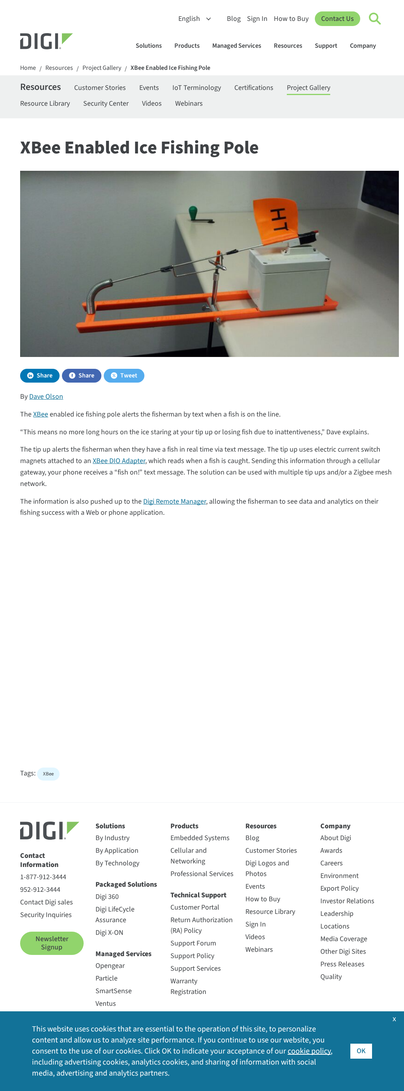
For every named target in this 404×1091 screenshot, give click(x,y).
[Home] (65, 42)
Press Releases (342, 964)
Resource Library (45, 103)
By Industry (112, 838)
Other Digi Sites (343, 951)
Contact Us (337, 19)
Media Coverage (343, 939)
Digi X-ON (109, 933)
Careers (331, 863)
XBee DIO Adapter (119, 461)
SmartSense (113, 991)
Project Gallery (101, 68)
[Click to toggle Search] (375, 19)
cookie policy (309, 1051)
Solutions (149, 45)
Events (149, 88)
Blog (234, 19)
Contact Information (39, 860)
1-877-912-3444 (43, 877)
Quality (331, 977)
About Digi (335, 838)
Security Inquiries (46, 915)
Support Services (195, 968)
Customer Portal (194, 907)
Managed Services (236, 45)
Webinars (189, 103)
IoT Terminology (196, 88)
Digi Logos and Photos (267, 868)
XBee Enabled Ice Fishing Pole (170, 68)
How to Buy (291, 19)
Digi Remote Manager (174, 501)
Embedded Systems (200, 838)
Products (187, 45)
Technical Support (198, 895)
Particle (106, 978)
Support (326, 45)
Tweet (128, 375)
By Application (116, 851)
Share (44, 375)
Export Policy (339, 888)
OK (361, 1051)
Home (28, 68)
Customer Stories (100, 88)
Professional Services (202, 874)
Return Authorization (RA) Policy (201, 925)
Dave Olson (46, 397)
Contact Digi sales (46, 902)
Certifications (253, 88)
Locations (335, 926)
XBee (40, 414)
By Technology (117, 863)
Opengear (110, 966)
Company (363, 45)
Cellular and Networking (188, 856)
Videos (152, 103)
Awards (331, 851)
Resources (288, 45)
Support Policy (192, 956)
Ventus (105, 1004)
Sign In (257, 19)
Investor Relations (347, 901)
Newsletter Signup (52, 943)
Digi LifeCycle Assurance (115, 914)
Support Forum (193, 943)
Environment (339, 876)
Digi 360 (107, 897)
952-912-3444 (40, 890)
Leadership (337, 914)
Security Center (106, 103)
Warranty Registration (188, 986)
